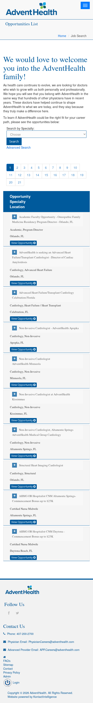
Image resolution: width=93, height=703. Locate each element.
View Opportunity (22, 243)
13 (28, 175)
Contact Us (14, 626)
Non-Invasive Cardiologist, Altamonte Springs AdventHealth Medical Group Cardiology (42, 432)
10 (75, 167)
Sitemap (8, 665)
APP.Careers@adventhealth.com (59, 650)
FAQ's (6, 661)
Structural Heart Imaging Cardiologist (41, 465)
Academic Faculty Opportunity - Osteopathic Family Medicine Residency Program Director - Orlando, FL (46, 219)
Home (62, 36)
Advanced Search (18, 147)
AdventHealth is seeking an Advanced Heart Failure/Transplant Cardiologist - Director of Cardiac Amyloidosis (42, 257)
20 (11, 182)
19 (81, 175)
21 (19, 182)
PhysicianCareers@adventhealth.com (51, 642)
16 (55, 175)
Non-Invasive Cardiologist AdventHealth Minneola (31, 361)
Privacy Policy (11, 672)
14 (37, 175)
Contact (8, 669)
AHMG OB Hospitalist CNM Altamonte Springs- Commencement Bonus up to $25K (44, 498)
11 (11, 175)
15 (46, 175)
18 (73, 175)
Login (15, 682)
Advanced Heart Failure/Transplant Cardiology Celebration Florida (43, 295)
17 (64, 175)
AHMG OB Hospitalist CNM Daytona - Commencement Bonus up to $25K (38, 533)
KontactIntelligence (45, 697)
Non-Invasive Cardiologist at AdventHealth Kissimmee (41, 396)
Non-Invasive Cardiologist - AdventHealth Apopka (49, 328)
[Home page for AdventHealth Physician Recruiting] (4, 657)
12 (19, 175)
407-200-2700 (25, 634)
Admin (7, 676)
